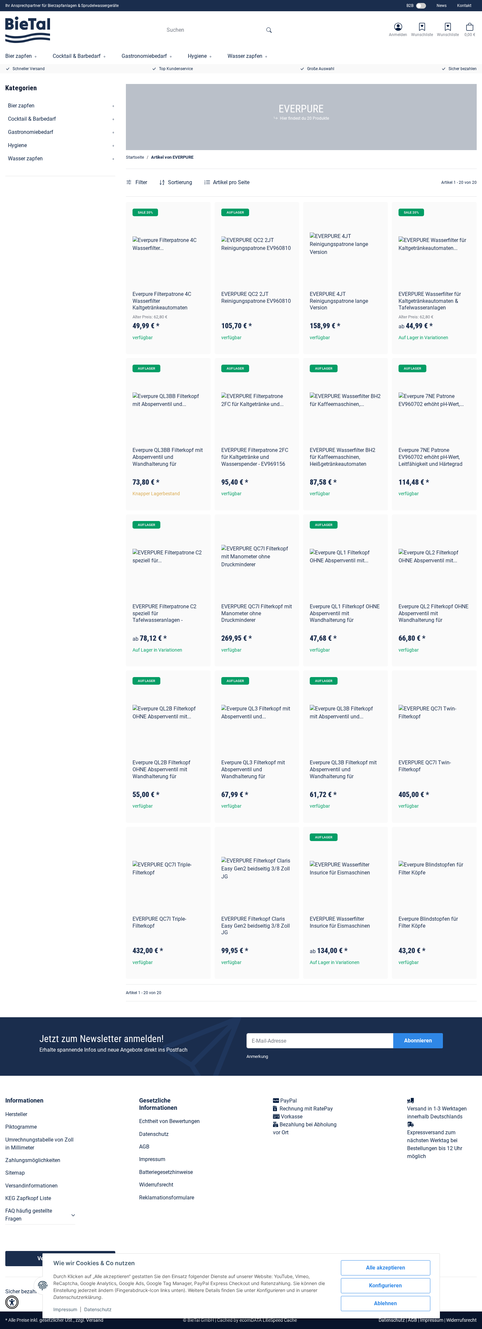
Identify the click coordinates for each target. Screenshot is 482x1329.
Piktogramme (21, 1127)
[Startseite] (27, 30)
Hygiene (17, 145)
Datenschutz (98, 1309)
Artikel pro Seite (231, 182)
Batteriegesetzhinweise (166, 1172)
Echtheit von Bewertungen (169, 1121)
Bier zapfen (21, 105)
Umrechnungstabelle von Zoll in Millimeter (39, 1144)
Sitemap (15, 1173)
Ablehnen (385, 1303)
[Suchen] (269, 29)
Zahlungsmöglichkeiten (32, 1160)
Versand (94, 1320)
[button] (398, 29)
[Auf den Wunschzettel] (199, 213)
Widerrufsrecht (156, 1185)
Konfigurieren (385, 1285)
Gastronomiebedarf (30, 132)
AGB (144, 1147)
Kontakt (464, 5)
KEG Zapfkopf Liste (28, 1198)
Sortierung (180, 182)
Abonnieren (418, 1040)
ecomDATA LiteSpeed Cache (268, 1320)
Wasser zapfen (25, 158)
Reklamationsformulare (166, 1197)
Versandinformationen (31, 1186)
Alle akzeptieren (385, 1268)
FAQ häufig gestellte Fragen (28, 1215)
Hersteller (16, 1114)
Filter (140, 182)
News (442, 5)
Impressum (65, 1309)
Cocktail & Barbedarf (32, 119)
